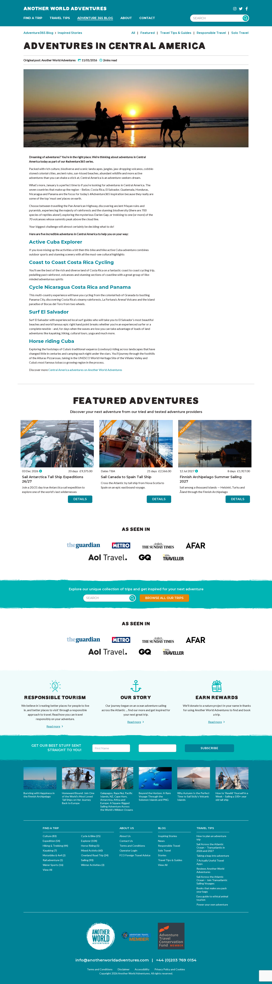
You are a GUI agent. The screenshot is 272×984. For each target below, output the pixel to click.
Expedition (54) (51, 840)
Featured (147, 33)
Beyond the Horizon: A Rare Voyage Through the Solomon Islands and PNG (155, 796)
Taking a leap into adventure (213, 855)
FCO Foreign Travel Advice (135, 855)
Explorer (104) (89, 840)
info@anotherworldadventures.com (112, 960)
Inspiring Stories (167, 836)
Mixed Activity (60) (92, 850)
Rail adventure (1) (53, 860)
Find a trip (32, 18)
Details (80, 499)
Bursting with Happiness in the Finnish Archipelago (39, 794)
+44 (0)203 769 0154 (176, 960)
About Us (125, 836)
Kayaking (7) (50, 850)
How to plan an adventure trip (211, 837)
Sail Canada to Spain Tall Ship (126, 477)
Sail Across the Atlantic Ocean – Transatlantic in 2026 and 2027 (211, 847)
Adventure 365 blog (95, 18)
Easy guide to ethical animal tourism (212, 898)
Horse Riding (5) (90, 845)
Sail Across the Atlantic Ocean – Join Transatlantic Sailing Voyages (212, 880)
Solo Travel (240, 33)
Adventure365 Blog (38, 33)
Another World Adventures (65, 8)
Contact (147, 18)
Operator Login (128, 850)
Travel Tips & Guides (175, 33)
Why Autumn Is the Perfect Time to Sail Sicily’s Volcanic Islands (193, 796)
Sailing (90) (87, 860)
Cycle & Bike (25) (90, 836)
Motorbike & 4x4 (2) (54, 855)
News (161, 840)
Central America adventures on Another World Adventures (85, 369)
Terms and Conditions (132, 845)
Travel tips (60, 18)
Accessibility (142, 969)
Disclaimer (124, 969)
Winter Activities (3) (92, 864)
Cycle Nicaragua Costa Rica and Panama (80, 287)
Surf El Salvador (49, 312)
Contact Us (126, 840)
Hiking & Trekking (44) (55, 845)
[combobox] (219, 18)
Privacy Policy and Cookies (170, 969)
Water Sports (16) (53, 864)
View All (47, 869)
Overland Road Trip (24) (94, 855)
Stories (162, 855)
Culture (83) (50, 836)
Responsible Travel (211, 33)
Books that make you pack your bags (212, 890)
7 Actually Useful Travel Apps (210, 862)
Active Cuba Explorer (55, 242)
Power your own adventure (212, 904)
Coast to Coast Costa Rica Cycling (71, 262)
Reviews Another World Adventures (210, 870)
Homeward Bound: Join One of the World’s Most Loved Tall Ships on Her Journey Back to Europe (78, 798)
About (126, 18)
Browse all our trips (164, 598)
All (133, 33)
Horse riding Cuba (51, 341)
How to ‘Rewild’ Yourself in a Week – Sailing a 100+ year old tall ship (232, 796)
